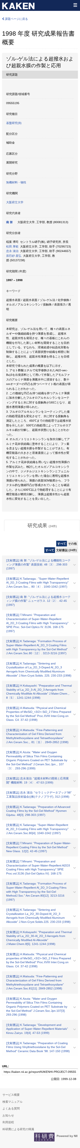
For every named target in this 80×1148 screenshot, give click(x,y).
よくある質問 (11, 1108)
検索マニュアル (12, 1101)
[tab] (42, 525)
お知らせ (8, 1115)
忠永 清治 (12, 251)
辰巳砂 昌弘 (13, 255)
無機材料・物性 (16, 182)
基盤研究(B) (14, 123)
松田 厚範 (12, 246)
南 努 (9, 222)
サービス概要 (11, 1094)
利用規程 (8, 1122)
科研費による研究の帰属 (18, 1129)
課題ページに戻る (16, 18)
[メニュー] (75, 5)
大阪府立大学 (14, 202)
